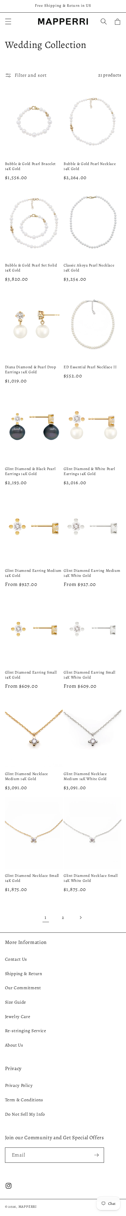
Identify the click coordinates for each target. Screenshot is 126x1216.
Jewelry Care (17, 1016)
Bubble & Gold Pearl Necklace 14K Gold (90, 166)
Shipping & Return (23, 973)
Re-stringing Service (25, 1030)
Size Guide (15, 1002)
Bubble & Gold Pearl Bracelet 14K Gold (30, 166)
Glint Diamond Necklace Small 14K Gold (32, 878)
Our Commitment (23, 988)
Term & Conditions (24, 1100)
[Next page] (80, 917)
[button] (8, 21)
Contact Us (16, 959)
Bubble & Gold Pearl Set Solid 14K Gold (31, 268)
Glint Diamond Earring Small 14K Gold (31, 675)
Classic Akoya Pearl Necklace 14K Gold (89, 268)
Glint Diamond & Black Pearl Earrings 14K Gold (30, 472)
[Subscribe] (96, 1155)
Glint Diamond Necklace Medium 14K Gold (26, 777)
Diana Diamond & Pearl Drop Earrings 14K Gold (30, 370)
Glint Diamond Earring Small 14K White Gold (89, 675)
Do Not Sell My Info (25, 1114)
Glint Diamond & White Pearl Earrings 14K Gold (89, 472)
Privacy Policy (19, 1085)
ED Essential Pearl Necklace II (90, 367)
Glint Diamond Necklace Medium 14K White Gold (85, 777)
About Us (14, 1045)
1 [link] (46, 917)
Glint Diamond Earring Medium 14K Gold (33, 573)
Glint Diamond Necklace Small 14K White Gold (91, 878)
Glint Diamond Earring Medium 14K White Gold (92, 573)
